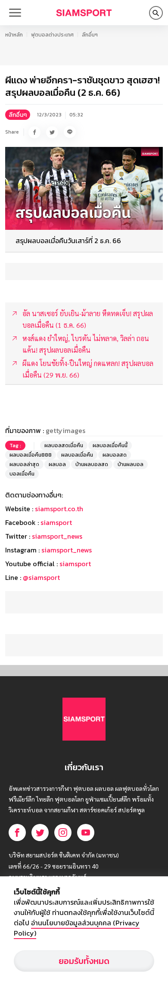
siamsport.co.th (59, 508)
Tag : (15, 445)
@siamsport (41, 577)
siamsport (56, 522)
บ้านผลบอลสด (91, 464)
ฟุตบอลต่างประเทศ (52, 35)
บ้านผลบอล (130, 464)
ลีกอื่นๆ (90, 35)
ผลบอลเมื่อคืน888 (30, 455)
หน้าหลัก (14, 35)
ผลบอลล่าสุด (24, 464)
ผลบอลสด (115, 455)
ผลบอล (57, 464)
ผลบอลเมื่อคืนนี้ (110, 445)
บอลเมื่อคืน (21, 474)
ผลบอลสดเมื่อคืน (63, 445)
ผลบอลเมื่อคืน (77, 455)
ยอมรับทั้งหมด (84, 961)
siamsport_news (57, 536)
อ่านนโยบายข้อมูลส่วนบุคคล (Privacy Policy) (77, 928)
